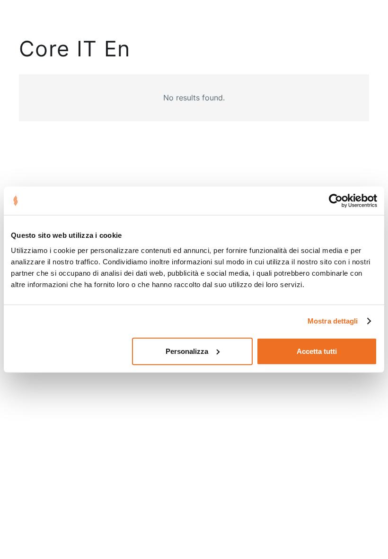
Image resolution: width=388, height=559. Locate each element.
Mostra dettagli (333, 321)
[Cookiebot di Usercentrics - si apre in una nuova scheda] (335, 201)
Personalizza (187, 351)
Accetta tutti (317, 351)
